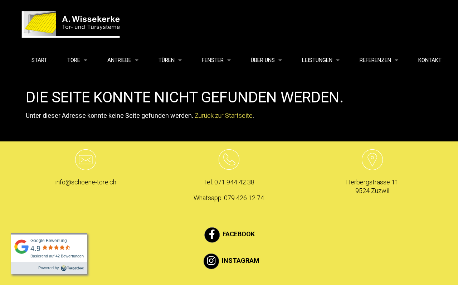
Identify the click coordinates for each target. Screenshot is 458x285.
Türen (167, 60)
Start (39, 60)
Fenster (213, 60)
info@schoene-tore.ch (85, 182)
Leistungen (317, 60)
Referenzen (375, 60)
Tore (73, 60)
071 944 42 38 (234, 182)
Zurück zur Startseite (224, 115)
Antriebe (119, 60)
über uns (263, 60)
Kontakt (430, 60)
